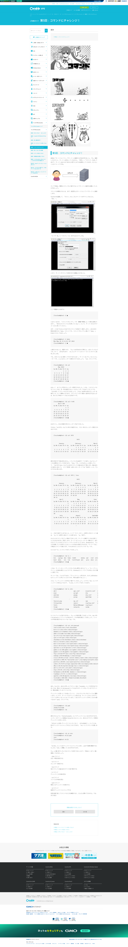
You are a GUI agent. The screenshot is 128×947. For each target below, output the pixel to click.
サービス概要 (93, 897)
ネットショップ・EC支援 (40, 943)
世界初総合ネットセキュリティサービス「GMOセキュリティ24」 (37, 912)
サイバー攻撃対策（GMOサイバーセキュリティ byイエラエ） (44, 914)
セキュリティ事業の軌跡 (83, 913)
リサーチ (67, 943)
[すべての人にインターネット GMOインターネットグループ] (117, 1)
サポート (96, 3)
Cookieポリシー (82, 897)
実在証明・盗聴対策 (29, 914)
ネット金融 (77, 943)
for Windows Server (64, 3)
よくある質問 (77, 10)
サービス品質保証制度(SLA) (58, 897)
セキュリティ (54, 943)
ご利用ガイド (69, 10)
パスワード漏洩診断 (53, 912)
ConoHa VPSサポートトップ (45, 14)
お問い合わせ (95, 10)
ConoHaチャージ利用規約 (46, 895)
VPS (57, 3)
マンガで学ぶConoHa (66, 14)
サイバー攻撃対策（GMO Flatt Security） (63, 914)
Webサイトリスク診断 (61, 912)
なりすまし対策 (74, 914)
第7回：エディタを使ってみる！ (62, 829)
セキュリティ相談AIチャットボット (73, 912)
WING (53, 3)
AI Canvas (78, 3)
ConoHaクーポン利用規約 (57, 895)
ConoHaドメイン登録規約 (35, 895)
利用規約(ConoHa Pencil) (95, 895)
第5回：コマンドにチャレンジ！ (62, 37)
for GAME (72, 3)
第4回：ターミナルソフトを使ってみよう (64, 827)
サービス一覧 (89, 3)
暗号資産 (81, 943)
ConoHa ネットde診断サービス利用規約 (70, 895)
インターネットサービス (30, 943)
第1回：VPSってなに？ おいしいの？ (64, 831)
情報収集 (72, 943)
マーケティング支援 (61, 943)
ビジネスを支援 (48, 943)
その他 (93, 943)
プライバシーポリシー (74, 897)
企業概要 (88, 897)
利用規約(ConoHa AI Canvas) (84, 895)
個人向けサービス (88, 943)
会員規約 (27, 895)
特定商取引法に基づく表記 (37, 897)
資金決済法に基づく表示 (47, 897)
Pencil (83, 3)
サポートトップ (33, 14)
